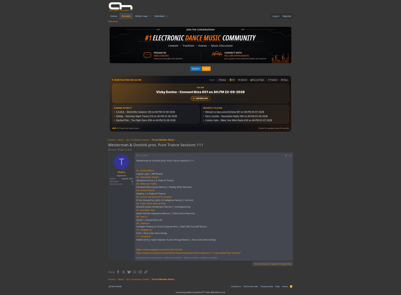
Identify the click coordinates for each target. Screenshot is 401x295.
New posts (113, 21)
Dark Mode (116, 286)
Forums (126, 16)
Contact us (236, 286)
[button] (150, 16)
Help (277, 286)
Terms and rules (250, 286)
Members (160, 16)
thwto (113, 149)
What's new (141, 16)
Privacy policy (266, 286)
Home (113, 16)
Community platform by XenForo (200, 292)
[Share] (286, 155)
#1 (290, 155)
